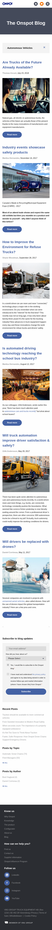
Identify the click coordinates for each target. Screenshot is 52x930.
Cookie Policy (31, 916)
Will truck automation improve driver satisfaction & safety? (26, 440)
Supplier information (13, 857)
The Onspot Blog (26, 23)
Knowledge (9, 821)
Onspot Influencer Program (15, 861)
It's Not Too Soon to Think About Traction (19, 733)
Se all (4, 763)
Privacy (34, 913)
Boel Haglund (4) (9, 777)
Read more (12, 135)
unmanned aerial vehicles (13, 601)
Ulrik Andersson (9, 451)
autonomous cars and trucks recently (20, 411)
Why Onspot (9, 817)
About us (8, 833)
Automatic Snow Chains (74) (14, 754)
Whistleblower (16, 916)
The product (9, 825)
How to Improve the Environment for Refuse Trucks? (21, 247)
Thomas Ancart (9, 73)
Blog (6, 837)
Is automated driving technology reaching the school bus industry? (22, 353)
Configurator (9, 829)
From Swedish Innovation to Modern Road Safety (23, 722)
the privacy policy (38, 674)
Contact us (8, 853)
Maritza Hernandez (10, 158)
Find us (7, 849)
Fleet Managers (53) (11, 758)
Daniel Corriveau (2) (11, 781)
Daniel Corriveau (10, 552)
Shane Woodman (10, 258)
